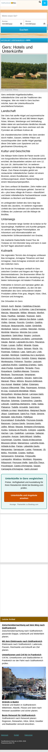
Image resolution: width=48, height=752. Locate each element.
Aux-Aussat (6, 384)
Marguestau (6, 449)
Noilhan (30, 453)
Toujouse (30, 316)
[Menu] (44, 3)
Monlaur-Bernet (21, 394)
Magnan (41, 358)
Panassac (37, 449)
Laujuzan (37, 361)
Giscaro (28, 378)
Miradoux (17, 459)
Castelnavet (13, 413)
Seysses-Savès (33, 423)
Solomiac (15, 400)
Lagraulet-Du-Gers (25, 342)
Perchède (12, 453)
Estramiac (19, 456)
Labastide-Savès (31, 446)
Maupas (19, 427)
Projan (4, 345)
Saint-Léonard (31, 469)
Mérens (20, 381)
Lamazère (5, 436)
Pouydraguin (7, 466)
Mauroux (14, 332)
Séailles (37, 436)
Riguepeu (37, 459)
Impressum (4, 735)
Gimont (4, 306)
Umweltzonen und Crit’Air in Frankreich (21, 655)
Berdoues (5, 374)
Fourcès (20, 322)
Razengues (31, 387)
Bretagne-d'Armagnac (34, 427)
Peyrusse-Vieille (19, 462)
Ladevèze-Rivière (9, 365)
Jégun (4, 413)
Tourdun (28, 361)
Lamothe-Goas (37, 443)
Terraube (29, 368)
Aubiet (28, 325)
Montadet (5, 417)
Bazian (18, 306)
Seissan (27, 348)
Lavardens (18, 378)
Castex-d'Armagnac (23, 466)
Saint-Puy (24, 413)
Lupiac (28, 449)
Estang (33, 358)
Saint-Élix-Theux (36, 462)
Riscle (35, 348)
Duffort (19, 345)
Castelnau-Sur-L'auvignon (32, 355)
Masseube (14, 312)
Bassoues (5, 423)
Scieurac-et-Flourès (18, 430)
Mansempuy (23, 443)
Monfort (40, 312)
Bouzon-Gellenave (33, 381)
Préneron (18, 361)
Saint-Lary (31, 352)
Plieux (13, 381)
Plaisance (5, 407)
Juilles (4, 427)
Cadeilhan (19, 433)
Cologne (32, 430)
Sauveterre (6, 335)
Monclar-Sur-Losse (29, 332)
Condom (30, 322)
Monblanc (27, 459)
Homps (41, 329)
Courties (17, 440)
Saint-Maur (18, 335)
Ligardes (38, 400)
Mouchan (5, 400)
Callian (25, 384)
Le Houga (12, 319)
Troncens (34, 371)
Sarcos (15, 329)
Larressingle (36, 339)
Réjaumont (6, 462)
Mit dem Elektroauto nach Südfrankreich (22, 641)
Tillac (22, 387)
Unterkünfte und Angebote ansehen (24, 496)
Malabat (17, 384)
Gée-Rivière (16, 417)
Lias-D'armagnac (38, 309)
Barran (12, 342)
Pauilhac (12, 316)
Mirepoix (32, 312)
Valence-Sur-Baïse (27, 319)
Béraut (11, 427)
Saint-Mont (34, 407)
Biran (19, 397)
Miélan (24, 312)
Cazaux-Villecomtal (10, 387)
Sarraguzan (18, 449)
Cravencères (27, 400)
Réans (33, 391)
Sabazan (40, 433)
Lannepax (29, 433)
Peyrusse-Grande (34, 420)
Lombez (23, 329)
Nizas (3, 316)
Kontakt (16, 735)
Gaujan (37, 466)
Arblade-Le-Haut (9, 410)
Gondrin (25, 358)
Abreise (28, 21)
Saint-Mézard (26, 436)
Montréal (5, 332)
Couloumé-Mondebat (18, 391)
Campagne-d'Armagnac (12, 469)
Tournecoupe (17, 374)
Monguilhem (7, 394)
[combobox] (24, 16)
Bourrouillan (6, 378)
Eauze (15, 309)
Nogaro (27, 335)
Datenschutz (29, 735)
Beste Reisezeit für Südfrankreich (18, 715)
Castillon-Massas (21, 371)
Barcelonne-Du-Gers (10, 358)
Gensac (12, 322)
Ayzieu (4, 430)
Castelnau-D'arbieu (27, 365)
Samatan (21, 316)
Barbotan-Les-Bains (20, 339)
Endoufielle (20, 420)
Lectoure (36, 335)
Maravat (5, 381)
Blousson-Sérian (9, 443)
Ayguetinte (19, 368)
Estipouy (15, 352)
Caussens (35, 397)
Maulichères (23, 410)
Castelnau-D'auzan (31, 306)
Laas (23, 352)
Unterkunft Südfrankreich (12, 40)
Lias (11, 433)
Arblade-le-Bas (8, 446)
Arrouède (23, 407)
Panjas (19, 446)
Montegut (14, 355)
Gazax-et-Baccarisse (32, 440)
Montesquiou (7, 361)
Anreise (5, 21)
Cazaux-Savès (18, 423)
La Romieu (24, 309)
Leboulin (5, 404)
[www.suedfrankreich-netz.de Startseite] (8, 3)
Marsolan (32, 329)
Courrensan (6, 440)
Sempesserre (7, 456)
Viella (33, 404)
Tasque (26, 397)
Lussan (11, 345)
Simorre (40, 413)
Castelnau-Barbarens (20, 404)
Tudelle (14, 407)
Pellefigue (28, 417)
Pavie (33, 413)
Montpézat (6, 329)
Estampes (34, 384)
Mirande (27, 345)
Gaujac (4, 342)
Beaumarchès (17, 325)
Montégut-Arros (8, 348)
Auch (11, 306)
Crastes (21, 453)
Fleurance (39, 342)
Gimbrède (36, 325)
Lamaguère (6, 459)
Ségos (20, 348)
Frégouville (30, 456)
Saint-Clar (37, 378)
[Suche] (40, 2)
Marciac (5, 312)
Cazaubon (6, 309)
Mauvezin (5, 339)
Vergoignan (30, 374)
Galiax (40, 404)
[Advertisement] (24, 538)
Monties (12, 397)
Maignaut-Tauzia (38, 410)
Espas (35, 345)
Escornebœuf (7, 420)
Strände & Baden (10, 702)
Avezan (15, 436)
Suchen (23, 29)
